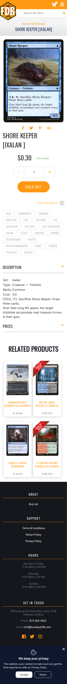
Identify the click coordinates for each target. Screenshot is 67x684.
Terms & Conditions (33, 528)
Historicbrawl (51, 226)
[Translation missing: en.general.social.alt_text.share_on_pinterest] (41, 128)
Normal (55, 233)
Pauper (32, 239)
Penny (37, 246)
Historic (30, 226)
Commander (24, 213)
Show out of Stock (47, 202)
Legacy (24, 233)
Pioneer (52, 246)
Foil (55, 220)
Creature (11, 220)
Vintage (28, 252)
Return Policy (33, 534)
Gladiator (12, 226)
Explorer (41, 220)
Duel (26, 220)
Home (25, 23)
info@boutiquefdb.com (37, 627)
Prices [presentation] (8, 326)
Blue (8, 213)
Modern (39, 233)
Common (43, 213)
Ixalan (9, 233)
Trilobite (11, 252)
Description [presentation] (12, 267)
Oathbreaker (13, 239)
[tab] (33, 268)
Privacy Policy (33, 541)
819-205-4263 (38, 620)
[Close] (64, 648)
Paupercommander (17, 246)
